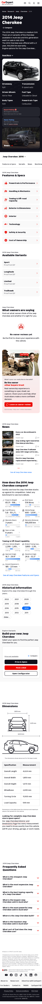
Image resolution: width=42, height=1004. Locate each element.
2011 (26, 613)
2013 (7, 613)
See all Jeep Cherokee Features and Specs (21, 575)
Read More (6, 55)
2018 (17, 604)
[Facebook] (11, 975)
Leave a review (13, 124)
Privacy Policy (8, 991)
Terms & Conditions (22, 991)
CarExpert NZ (36, 985)
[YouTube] (6, 975)
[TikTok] (21, 975)
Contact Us (16, 985)
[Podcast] (35, 975)
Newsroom (14, 981)
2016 (7, 608)
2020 (26, 599)
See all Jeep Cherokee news (21, 472)
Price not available (11, 656)
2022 (7, 599)
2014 (26, 608)
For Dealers (5, 985)
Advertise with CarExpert (31, 981)
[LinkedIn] (31, 975)
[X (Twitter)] (26, 975)
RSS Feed (34, 991)
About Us (4, 981)
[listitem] (6, 617)
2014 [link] (30, 11)
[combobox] (22, 156)
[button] (21, 138)
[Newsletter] (25, 3)
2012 (17, 613)
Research (11, 11)
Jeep (17, 11)
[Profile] (34, 3)
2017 (26, 604)
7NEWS (26, 985)
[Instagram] (16, 975)
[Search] (29, 3)
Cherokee (24, 11)
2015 (17, 608)
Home (4, 11)
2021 (17, 599)
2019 (7, 604)
